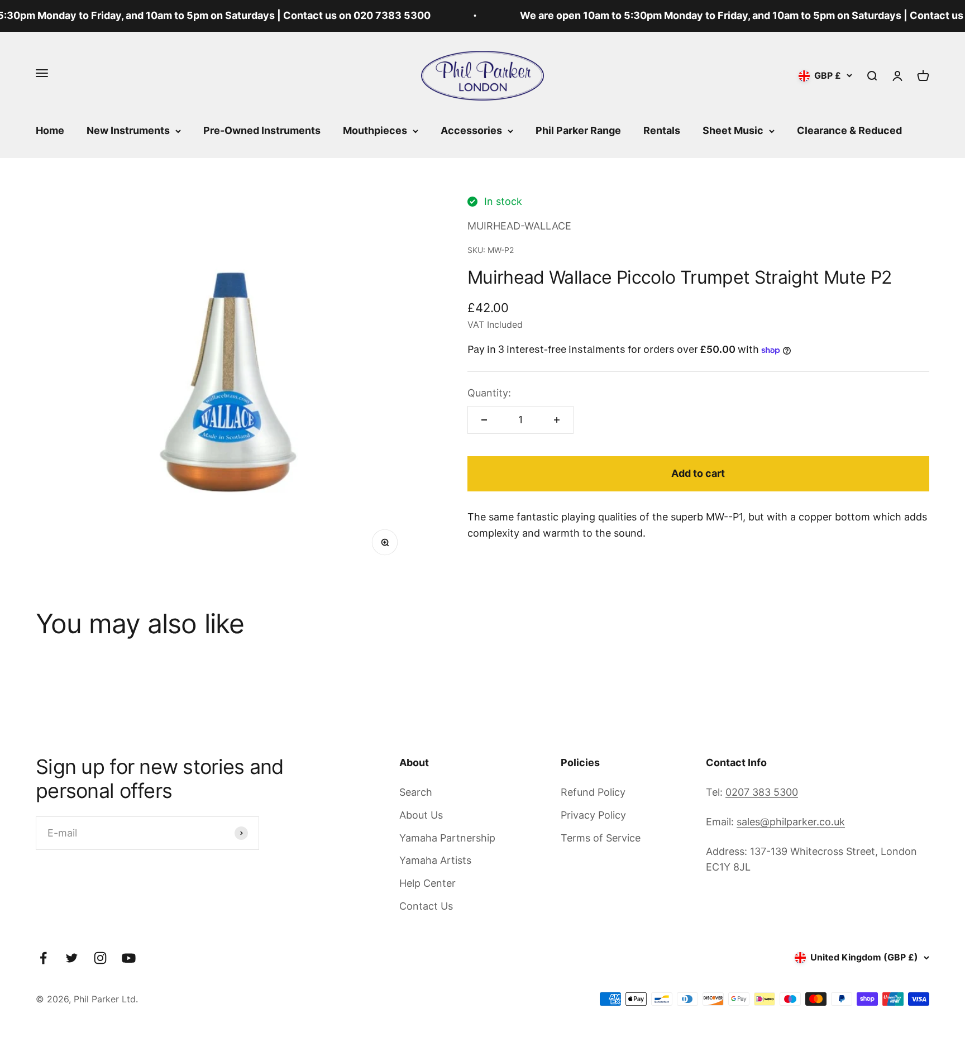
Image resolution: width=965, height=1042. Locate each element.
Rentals (661, 130)
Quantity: (489, 393)
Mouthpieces (375, 130)
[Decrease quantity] (484, 420)
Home (50, 130)
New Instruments (128, 130)
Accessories (471, 130)
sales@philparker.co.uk (791, 822)
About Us (421, 815)
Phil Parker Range (578, 130)
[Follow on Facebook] (43, 957)
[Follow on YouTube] (128, 957)
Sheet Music (733, 130)
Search (415, 792)
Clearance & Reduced (849, 130)
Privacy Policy (593, 815)
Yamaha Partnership (447, 838)
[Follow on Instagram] (100, 957)
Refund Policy (593, 792)
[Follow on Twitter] (71, 957)
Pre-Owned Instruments (262, 130)
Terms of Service (601, 838)
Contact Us (426, 906)
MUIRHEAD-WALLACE (519, 226)
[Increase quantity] (557, 420)
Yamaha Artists (435, 860)
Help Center (427, 883)
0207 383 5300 (761, 792)
